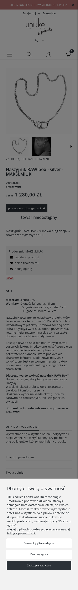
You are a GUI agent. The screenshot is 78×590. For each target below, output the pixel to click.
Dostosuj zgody (39, 554)
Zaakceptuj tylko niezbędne (39, 543)
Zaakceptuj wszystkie (39, 565)
